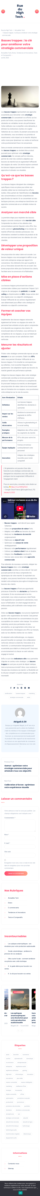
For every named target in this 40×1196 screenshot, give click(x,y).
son (19, 1114)
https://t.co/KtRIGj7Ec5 (19, 487)
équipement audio (11, 1138)
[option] (20, 1008)
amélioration (8, 693)
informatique (19, 1074)
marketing (32, 693)
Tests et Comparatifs (15, 917)
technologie (26, 1126)
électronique (27, 1134)
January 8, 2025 (9, 492)
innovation (30, 1074)
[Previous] (18, 1030)
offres (22, 1094)
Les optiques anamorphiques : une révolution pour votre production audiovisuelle (19, 1018)
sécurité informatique (12, 1126)
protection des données (13, 1106)
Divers (14, 53)
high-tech (8, 1074)
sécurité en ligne (27, 1122)
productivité (9, 1102)
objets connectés (11, 1094)
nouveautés (18, 1090)
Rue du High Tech (20, 11)
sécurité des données (12, 1122)
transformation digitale (12, 1134)
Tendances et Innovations (25, 53)
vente (28, 697)
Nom (6, 835)
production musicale (23, 1098)
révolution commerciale (23, 1110)
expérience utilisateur (12, 1070)
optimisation (9, 1098)
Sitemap (11, 1168)
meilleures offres (21, 1086)
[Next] (21, 1030)
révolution (9, 1110)
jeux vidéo (20, 1078)
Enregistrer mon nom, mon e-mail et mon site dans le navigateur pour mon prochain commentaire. (19, 865)
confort (8, 1058)
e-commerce (9, 1062)
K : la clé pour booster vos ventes (19, 974)
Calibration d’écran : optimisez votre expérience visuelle (19, 786)
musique (8, 1090)
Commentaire (9, 818)
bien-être (16, 1054)
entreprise (9, 1066)
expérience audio (21, 1066)
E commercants (13, 908)
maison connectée (11, 1082)
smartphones (10, 1114)
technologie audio (11, 1130)
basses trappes (20, 693)
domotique (29, 1058)
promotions (20, 1102)
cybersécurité (18, 1058)
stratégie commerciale (16, 697)
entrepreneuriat (21, 1062)
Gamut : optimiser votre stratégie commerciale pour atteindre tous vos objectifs (18, 768)
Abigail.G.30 (20, 721)
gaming (24, 1070)
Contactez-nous (13, 1164)
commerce (26, 1054)
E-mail (7, 843)
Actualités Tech (6, 53)
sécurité (25, 1118)
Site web (7, 852)
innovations (9, 1078)
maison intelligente (26, 1082)
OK (21, 1193)
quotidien (27, 1106)
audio (7, 1054)
